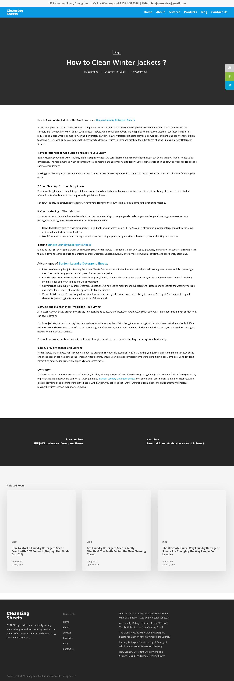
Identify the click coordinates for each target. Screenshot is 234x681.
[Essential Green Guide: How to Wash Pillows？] (175, 442)
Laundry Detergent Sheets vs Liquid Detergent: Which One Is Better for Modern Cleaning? (143, 644)
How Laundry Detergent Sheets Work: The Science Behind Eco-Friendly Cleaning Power (142, 653)
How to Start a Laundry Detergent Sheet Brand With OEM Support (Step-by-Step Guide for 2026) (144, 615)
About (66, 627)
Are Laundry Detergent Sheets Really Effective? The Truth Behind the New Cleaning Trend (143, 625)
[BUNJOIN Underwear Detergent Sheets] (58, 442)
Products (67, 638)
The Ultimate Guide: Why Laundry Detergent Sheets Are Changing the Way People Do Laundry (144, 634)
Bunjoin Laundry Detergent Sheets (115, 119)
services (67, 632)
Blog (116, 52)
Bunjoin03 (93, 71)
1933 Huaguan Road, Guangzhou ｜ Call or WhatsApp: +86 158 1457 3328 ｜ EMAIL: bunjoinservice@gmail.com (117, 3)
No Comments (139, 71)
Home (66, 621)
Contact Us (68, 648)
